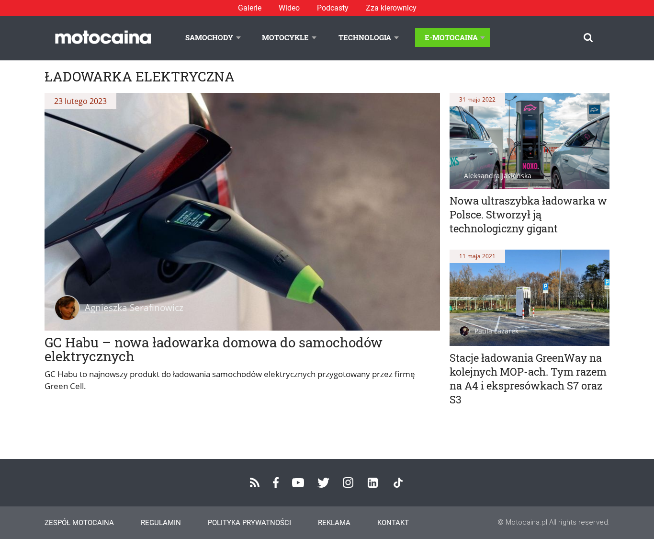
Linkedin (373, 483)
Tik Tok (398, 483)
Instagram (348, 482)
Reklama (334, 522)
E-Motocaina (451, 37)
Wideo (289, 7)
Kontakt (393, 522)
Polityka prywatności (249, 522)
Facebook (276, 482)
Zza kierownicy (391, 7)
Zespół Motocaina (79, 522)
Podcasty (333, 7)
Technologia (364, 37)
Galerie (249, 7)
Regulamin (161, 522)
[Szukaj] (588, 37)
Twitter (323, 483)
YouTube (298, 482)
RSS (254, 482)
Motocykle (285, 37)
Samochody (209, 37)
